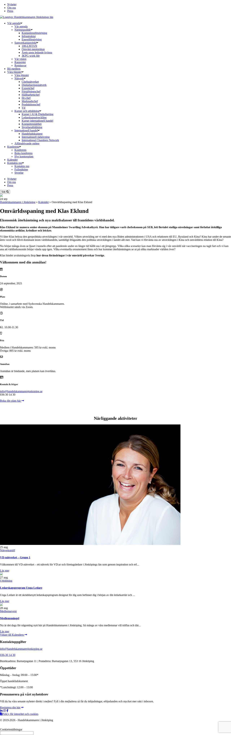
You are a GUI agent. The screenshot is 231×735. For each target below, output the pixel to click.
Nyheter (11, 4)
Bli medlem (13, 68)
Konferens (13, 146)
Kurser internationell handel (37, 120)
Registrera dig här (10, 707)
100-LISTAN (29, 45)
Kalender (12, 159)
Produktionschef (31, 104)
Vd (23, 107)
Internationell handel (26, 130)
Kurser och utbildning (26, 110)
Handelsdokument (32, 133)
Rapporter (20, 62)
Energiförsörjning (32, 39)
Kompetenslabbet (32, 123)
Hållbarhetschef (31, 94)
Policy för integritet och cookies (20, 714)
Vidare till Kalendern (12, 634)
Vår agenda (13, 23)
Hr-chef (26, 97)
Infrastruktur (29, 36)
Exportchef (28, 88)
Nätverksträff (7, 550)
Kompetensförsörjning (34, 32)
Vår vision (20, 58)
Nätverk (19, 78)
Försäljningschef (31, 91)
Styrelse (18, 172)
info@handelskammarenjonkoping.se (21, 391)
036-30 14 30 (7, 654)
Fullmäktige (21, 169)
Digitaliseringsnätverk (34, 84)
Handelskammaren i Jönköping (17, 202)
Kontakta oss (14, 162)
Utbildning (6, 580)
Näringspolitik (22, 29)
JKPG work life (31, 55)
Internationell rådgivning (36, 136)
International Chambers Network (40, 140)
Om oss (11, 7)
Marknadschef (30, 101)
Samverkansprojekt (25, 42)
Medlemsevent (8, 611)
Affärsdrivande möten (26, 143)
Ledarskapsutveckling (34, 117)
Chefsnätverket (30, 81)
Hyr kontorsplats (23, 156)
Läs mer (4, 570)
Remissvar (20, 65)
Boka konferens (23, 153)
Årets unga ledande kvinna (37, 52)
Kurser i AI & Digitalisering (37, 114)
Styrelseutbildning (32, 127)
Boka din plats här (10, 400)
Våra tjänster (14, 71)
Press (10, 10)
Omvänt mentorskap (33, 49)
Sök (3, 191)
